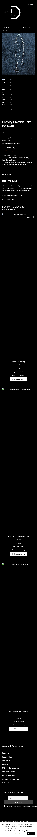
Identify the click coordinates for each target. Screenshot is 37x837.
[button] (31, 4)
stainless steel (21, 164)
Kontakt (5, 764)
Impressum (6, 761)
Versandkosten (6, 140)
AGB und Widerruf (8, 772)
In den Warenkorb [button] (18, 379)
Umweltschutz (7, 757)
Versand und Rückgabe (10, 779)
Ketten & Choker (28, 28)
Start (5, 28)
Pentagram (12, 164)
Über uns (5, 753)
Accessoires (11, 28)
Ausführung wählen (18, 729)
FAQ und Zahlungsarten (10, 768)
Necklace (5, 164)
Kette (19, 162)
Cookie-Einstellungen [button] (18, 834)
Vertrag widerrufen (8, 775)
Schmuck (19, 28)
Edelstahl (13, 162)
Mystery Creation (26, 162)
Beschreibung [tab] (6, 174)
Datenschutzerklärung (10, 783)
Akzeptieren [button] (31, 834)
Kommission (6, 160)
